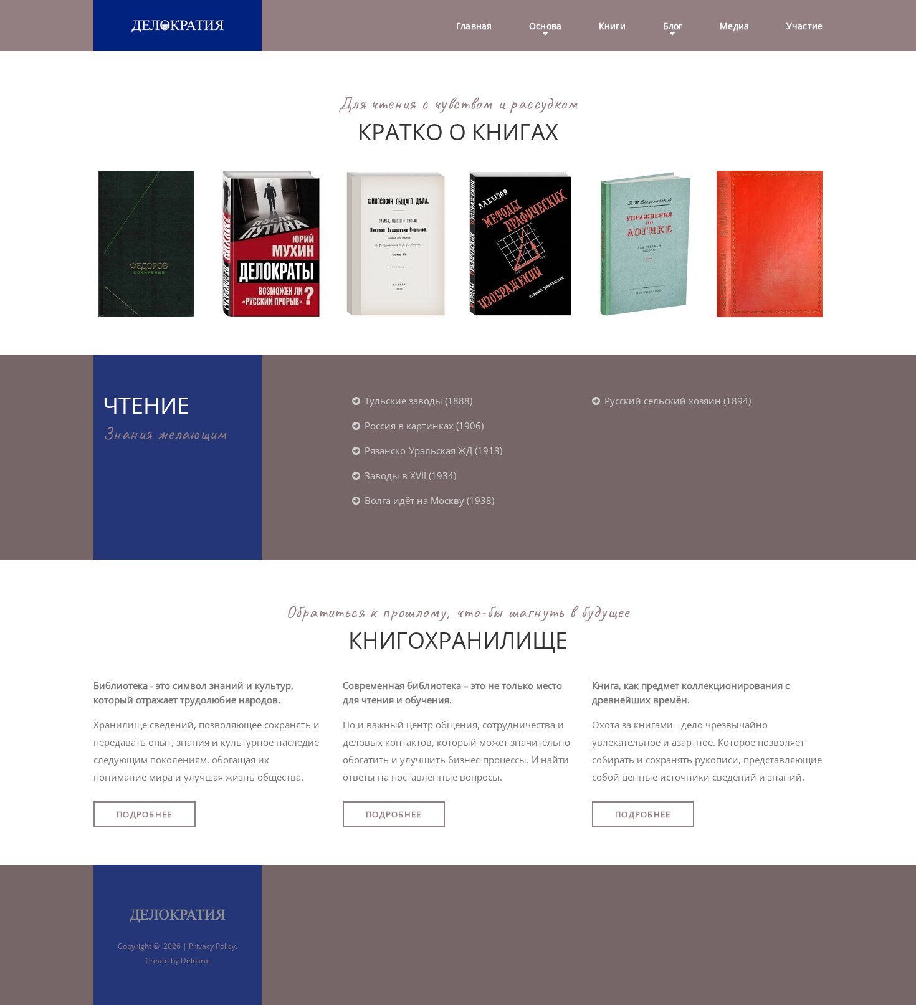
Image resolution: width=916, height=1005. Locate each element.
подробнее (145, 814)
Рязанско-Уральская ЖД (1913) (433, 450)
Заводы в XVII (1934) (410, 475)
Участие (804, 26)
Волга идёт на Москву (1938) (429, 500)
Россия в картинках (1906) (424, 425)
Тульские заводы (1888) (418, 400)
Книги (612, 26)
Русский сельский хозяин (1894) (677, 400)
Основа (545, 26)
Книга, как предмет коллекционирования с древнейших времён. (691, 692)
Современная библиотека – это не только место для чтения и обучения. (452, 692)
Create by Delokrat (178, 960)
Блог (673, 26)
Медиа (734, 26)
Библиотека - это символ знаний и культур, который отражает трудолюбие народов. (193, 692)
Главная (474, 26)
